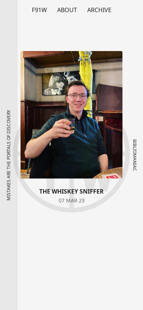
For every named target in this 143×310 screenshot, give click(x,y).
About (67, 10)
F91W (39, 10)
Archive (99, 10)
